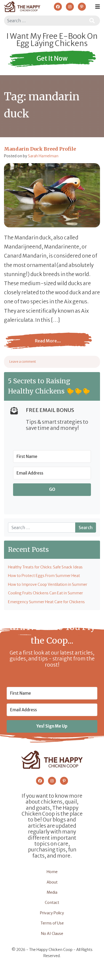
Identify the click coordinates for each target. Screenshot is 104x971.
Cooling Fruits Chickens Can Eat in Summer (45, 593)
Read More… (38, 344)
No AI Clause (52, 933)
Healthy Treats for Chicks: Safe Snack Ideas (45, 567)
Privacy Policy (52, 913)
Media (52, 892)
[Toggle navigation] (97, 6)
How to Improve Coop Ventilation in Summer (47, 584)
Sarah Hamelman (43, 156)
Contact (52, 902)
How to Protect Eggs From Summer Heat (44, 575)
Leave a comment (22, 362)
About (52, 882)
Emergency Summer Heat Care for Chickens (46, 601)
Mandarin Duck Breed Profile (40, 149)
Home (52, 871)
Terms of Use (52, 923)
